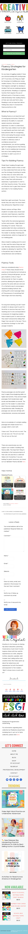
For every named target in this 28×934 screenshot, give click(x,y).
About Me (14, 754)
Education (4, 64)
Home (14, 751)
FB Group (14, 766)
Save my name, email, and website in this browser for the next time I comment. (12, 584)
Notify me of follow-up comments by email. (11, 594)
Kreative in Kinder (14, 8)
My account (15, 763)
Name (6, 555)
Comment (7, 535)
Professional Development (14, 770)
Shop (14, 761)
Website (6, 571)
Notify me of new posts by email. (12, 603)
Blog (14, 757)
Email (6, 563)
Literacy (13, 64)
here (18, 734)
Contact (14, 773)
